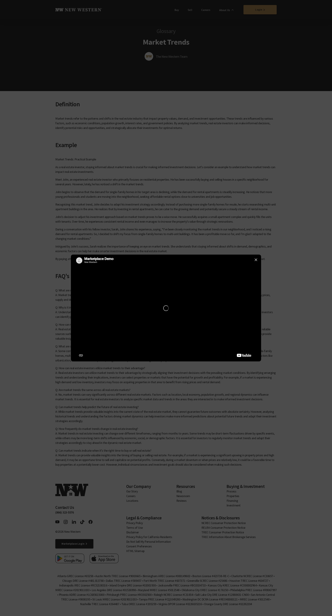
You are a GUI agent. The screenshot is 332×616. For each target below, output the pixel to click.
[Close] (256, 260)
